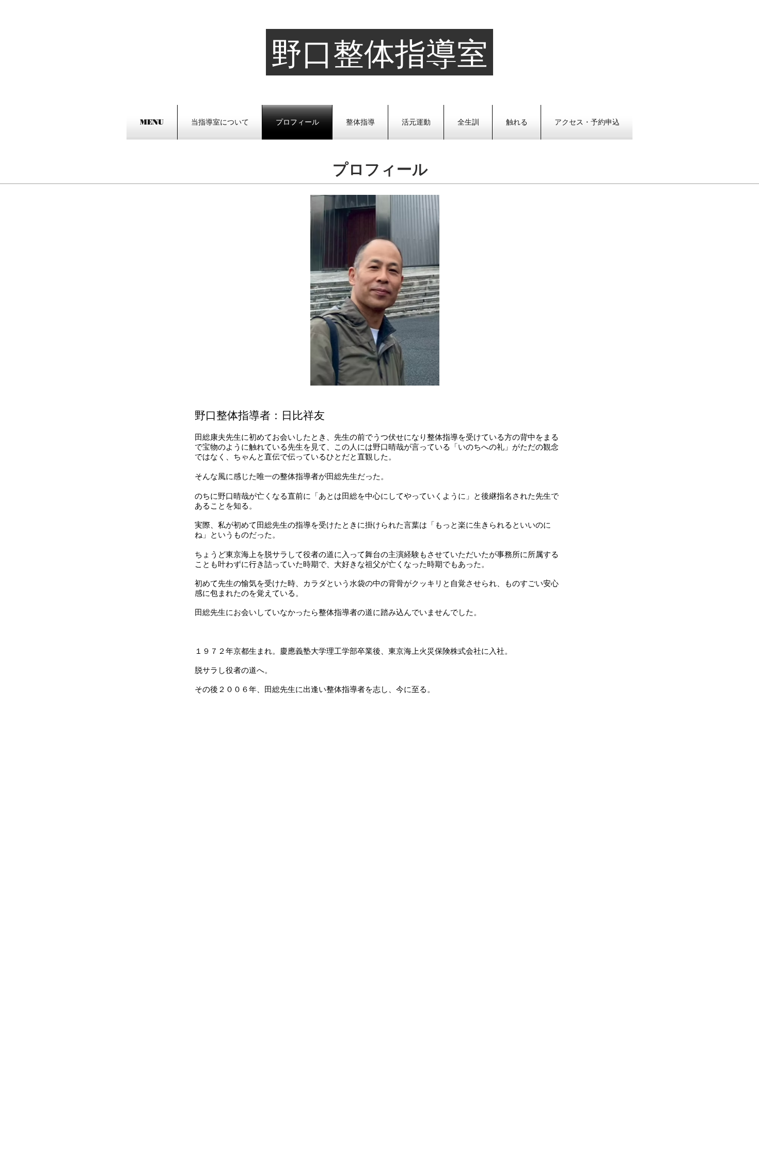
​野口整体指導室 (379, 54)
